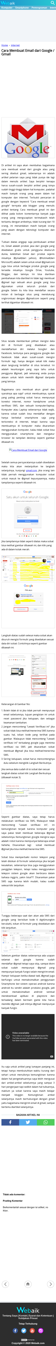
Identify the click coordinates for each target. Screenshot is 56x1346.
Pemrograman (39, 7)
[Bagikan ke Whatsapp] (46, 1122)
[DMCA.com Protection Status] (28, 1340)
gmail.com (31, 470)
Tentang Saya (9, 1315)
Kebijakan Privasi (28, 1318)
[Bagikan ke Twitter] (28, 1122)
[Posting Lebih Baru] (5, 1284)
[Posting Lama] (51, 1284)
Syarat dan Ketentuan (40, 1315)
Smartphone (22, 7)
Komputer (6, 7)
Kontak (23, 1315)
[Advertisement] (28, 86)
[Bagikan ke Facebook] (10, 1122)
